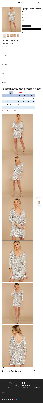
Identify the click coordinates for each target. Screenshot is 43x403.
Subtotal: (23, 23)
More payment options (32, 30)
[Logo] (21, 2)
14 (28, 18)
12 (26, 18)
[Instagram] (22, 383)
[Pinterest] (25, 383)
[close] (41, 0)
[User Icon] (38, 2)
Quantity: (23, 20)
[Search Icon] (4, 2)
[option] (11, 19)
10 (24, 18)
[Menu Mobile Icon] (2, 2)
